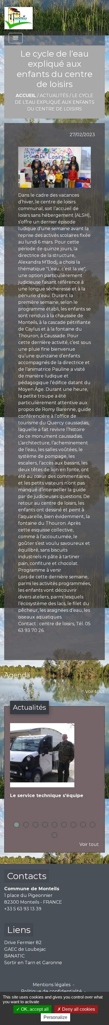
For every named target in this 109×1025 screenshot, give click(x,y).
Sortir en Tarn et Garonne (33, 962)
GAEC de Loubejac (25, 949)
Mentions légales (51, 984)
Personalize (55, 1017)
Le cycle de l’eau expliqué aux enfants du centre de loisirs (54, 102)
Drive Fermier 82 (23, 942)
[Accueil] (18, 15)
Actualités (54, 95)
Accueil (26, 95)
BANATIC (14, 956)
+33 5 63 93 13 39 (22, 908)
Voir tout (95, 691)
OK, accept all (34, 1009)
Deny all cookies (78, 1009)
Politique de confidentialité (51, 991)
